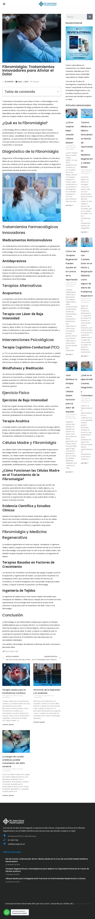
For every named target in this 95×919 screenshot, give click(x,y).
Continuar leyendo (8, 725)
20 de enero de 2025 (12, 865)
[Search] (90, 17)
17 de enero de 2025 (12, 874)
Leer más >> (69, 205)
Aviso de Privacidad (82, 903)
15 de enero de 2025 (12, 882)
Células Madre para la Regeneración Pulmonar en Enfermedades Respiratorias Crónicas (45, 878)
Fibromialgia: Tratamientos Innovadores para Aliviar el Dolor (28, 70)
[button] (58, 91)
